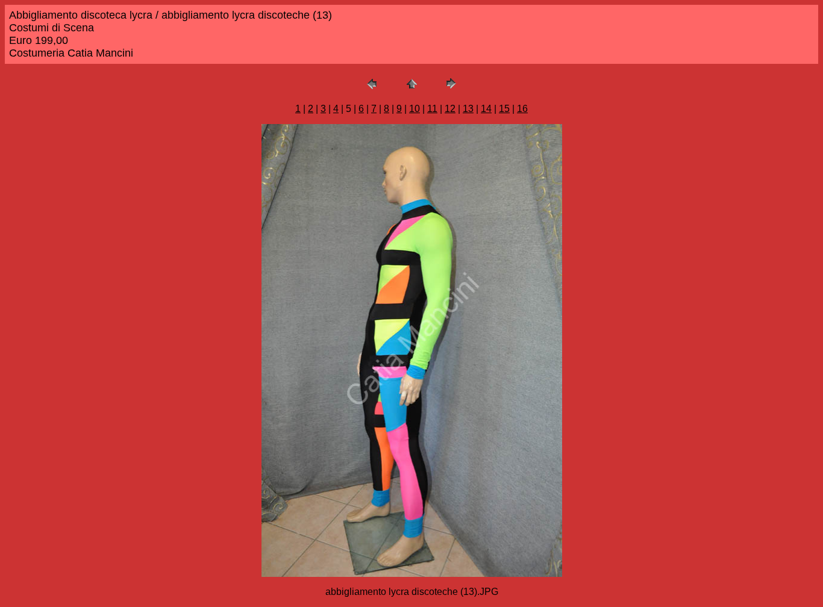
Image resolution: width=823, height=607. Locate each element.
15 (504, 109)
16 (522, 109)
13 (468, 109)
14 (486, 109)
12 (450, 109)
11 (432, 109)
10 (414, 109)
